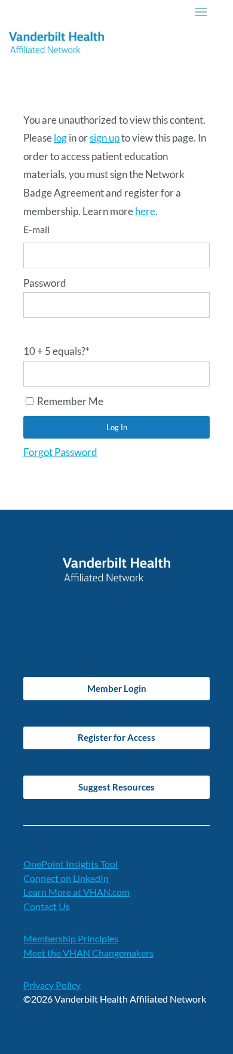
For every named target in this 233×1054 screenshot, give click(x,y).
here (145, 211)
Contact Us (46, 906)
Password (44, 283)
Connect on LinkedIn (66, 878)
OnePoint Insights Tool (70, 863)
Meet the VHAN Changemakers (88, 952)
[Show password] (26, 330)
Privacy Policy (52, 985)
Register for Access (116, 737)
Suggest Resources (116, 787)
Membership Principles (70, 938)
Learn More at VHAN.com (76, 891)
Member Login (116, 688)
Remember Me (69, 401)
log (60, 137)
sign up (104, 137)
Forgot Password (60, 452)
